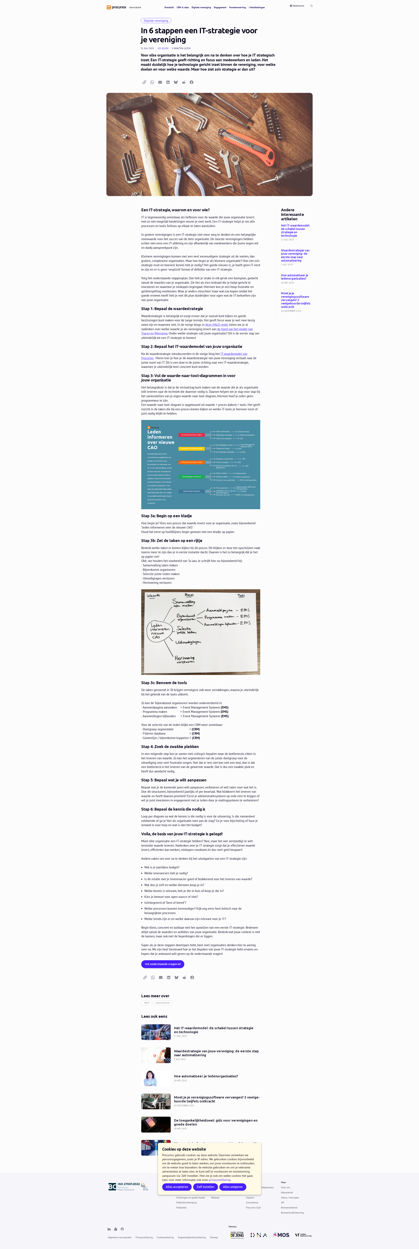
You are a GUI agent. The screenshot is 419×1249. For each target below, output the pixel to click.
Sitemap (214, 1237)
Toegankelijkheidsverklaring (192, 1237)
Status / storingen (290, 1197)
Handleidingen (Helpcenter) (259, 1187)
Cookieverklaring (165, 1237)
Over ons (285, 1187)
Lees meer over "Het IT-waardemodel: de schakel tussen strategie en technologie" (297, 233)
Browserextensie (289, 1207)
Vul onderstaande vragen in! (163, 964)
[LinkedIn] (109, 1229)
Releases (215, 1197)
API (282, 1202)
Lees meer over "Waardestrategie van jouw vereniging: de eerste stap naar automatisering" (297, 257)
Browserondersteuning (292, 1212)
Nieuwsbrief (287, 1192)
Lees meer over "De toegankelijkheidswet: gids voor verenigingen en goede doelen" (200, 1124)
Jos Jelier (163, 48)
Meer (283, 1182)
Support (250, 1197)
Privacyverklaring (144, 1237)
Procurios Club (253, 1207)
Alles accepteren (177, 1187)
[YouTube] (115, 1229)
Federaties (181, 1207)
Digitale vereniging (201, 7)
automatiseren (163, 1002)
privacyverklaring (219, 1180)
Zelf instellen (205, 1187)
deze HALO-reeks (216, 325)
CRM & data (183, 7)
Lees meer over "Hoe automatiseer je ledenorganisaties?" (297, 279)
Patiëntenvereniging (186, 1202)
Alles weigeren (233, 1187)
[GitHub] (122, 1229)
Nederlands (298, 5)
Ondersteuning (253, 1182)
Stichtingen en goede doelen (190, 1197)
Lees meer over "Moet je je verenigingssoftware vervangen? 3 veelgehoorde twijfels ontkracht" (297, 302)
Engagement (220, 7)
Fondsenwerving (237, 7)
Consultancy (252, 1202)
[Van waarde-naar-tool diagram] (200, 464)
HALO (146, 1002)
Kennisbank (252, 1192)
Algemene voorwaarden (120, 1237)
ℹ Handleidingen (257, 7)
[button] (144, 82)
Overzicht (169, 7)
